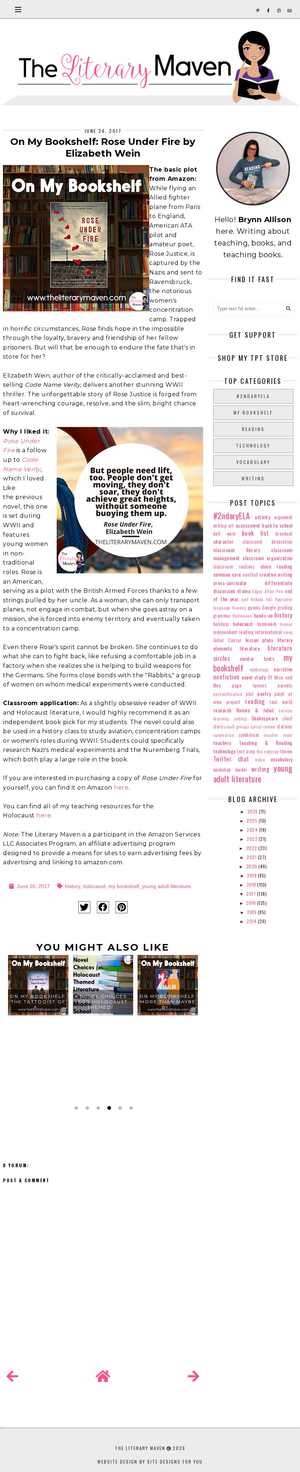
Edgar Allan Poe (267, 591)
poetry (264, 693)
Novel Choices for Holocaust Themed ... (103, 1001)
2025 (253, 820)
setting (240, 719)
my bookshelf (123, 886)
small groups (236, 727)
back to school (277, 525)
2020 (252, 866)
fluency (239, 608)
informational (268, 632)
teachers (222, 742)
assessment (248, 525)
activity (262, 517)
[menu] (18, 9)
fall (269, 599)
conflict (250, 574)
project (233, 701)
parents (285, 685)
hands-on (263, 615)
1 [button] (75, 1108)
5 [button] (119, 1108)
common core (227, 574)
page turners (249, 685)
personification (228, 694)
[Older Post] (193, 1376)
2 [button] (86, 1108)
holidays (221, 624)
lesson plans (259, 640)
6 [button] (130, 1108)
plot (250, 693)
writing (253, 478)
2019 (252, 875)
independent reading (233, 632)
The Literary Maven (140, 1448)
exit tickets (252, 599)
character (223, 541)
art (231, 525)
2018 (252, 884)
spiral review (263, 727)
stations (285, 726)
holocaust (94, 886)
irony (288, 632)
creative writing (275, 574)
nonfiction (226, 676)
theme (286, 751)
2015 (252, 912)
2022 (252, 848)
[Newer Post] (12, 1376)
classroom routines (234, 566)
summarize (224, 735)
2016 (251, 903)
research (222, 710)
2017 (251, 894)
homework (267, 624)
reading (253, 429)
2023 (253, 839)
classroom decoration (268, 541)
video (260, 760)
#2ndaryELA (253, 396)
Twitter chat (231, 758)
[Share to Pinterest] (121, 907)
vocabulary (253, 462)
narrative (283, 669)
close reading (276, 566)
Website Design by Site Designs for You (150, 1461)
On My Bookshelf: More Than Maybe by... (167, 1001)
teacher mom (278, 735)
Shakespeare (264, 718)
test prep (246, 751)
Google (269, 607)
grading (285, 607)
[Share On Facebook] (103, 907)
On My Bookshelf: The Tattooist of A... (38, 1001)
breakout (284, 533)
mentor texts (257, 658)
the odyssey (268, 751)
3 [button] (97, 1108)
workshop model (230, 769)
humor (286, 624)
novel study (254, 677)
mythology (259, 670)
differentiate (279, 583)
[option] (38, 1028)
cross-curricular (230, 583)
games (254, 607)
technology (253, 445)
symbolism (249, 734)
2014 (252, 921)
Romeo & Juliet (255, 710)
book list (255, 533)
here (121, 787)
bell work (224, 533)
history (72, 886)
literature (250, 648)
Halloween (242, 616)
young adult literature (166, 886)
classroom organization (268, 558)
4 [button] (108, 1108)
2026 (253, 811)
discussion (224, 591)
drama (244, 591)
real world (281, 701)
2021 (252, 857)
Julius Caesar (227, 640)
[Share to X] (84, 907)
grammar (222, 615)
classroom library (236, 550)
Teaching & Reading (265, 742)
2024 (253, 830)
